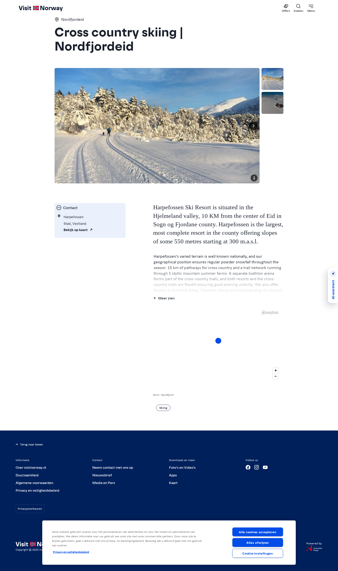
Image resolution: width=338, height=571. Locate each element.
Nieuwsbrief (102, 475)
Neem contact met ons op (112, 467)
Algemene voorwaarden (34, 482)
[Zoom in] (276, 370)
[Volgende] (253, 125)
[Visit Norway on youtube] (265, 467)
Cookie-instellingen (257, 553)
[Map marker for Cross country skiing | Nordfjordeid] (218, 341)
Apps (173, 475)
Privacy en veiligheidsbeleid (37, 490)
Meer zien (166, 298)
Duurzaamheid (27, 475)
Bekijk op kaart (76, 229)
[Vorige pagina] (61, 125)
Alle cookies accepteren (258, 532)
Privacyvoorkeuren (30, 508)
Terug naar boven (31, 444)
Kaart (173, 482)
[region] (169, 542)
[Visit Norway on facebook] (248, 467)
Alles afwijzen (257, 542)
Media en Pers (103, 482)
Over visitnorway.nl (31, 467)
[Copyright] (254, 177)
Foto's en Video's (182, 467)
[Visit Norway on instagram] (256, 467)
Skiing (163, 407)
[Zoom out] (276, 376)
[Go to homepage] (47, 8)
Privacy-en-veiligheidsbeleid (71, 552)
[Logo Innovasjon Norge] (314, 548)
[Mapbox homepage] (270, 312)
